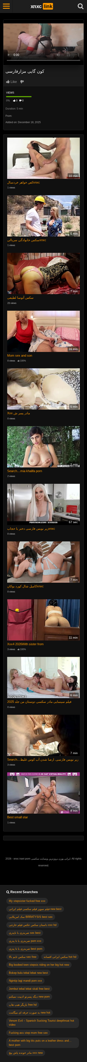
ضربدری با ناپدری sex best (25, 932)
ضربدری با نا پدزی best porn (25, 948)
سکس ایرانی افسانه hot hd (60, 956)
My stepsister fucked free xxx (27, 901)
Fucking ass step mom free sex (28, 1032)
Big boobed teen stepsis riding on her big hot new (39, 964)
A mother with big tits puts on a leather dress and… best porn (40, 1042)
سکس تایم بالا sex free (22, 956)
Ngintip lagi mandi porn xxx (25, 980)
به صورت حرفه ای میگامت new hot (29, 1012)
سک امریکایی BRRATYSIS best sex (31, 916)
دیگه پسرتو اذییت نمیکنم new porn (29, 996)
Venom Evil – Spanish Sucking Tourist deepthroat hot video (41, 1022)
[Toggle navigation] (6, 6)
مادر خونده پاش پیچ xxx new (26, 1052)
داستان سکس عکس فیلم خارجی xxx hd (32, 925)
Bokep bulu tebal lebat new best (28, 972)
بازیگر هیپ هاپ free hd (23, 1004)
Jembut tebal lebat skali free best (29, 988)
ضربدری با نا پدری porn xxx (25, 940)
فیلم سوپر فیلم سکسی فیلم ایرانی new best (35, 909)
